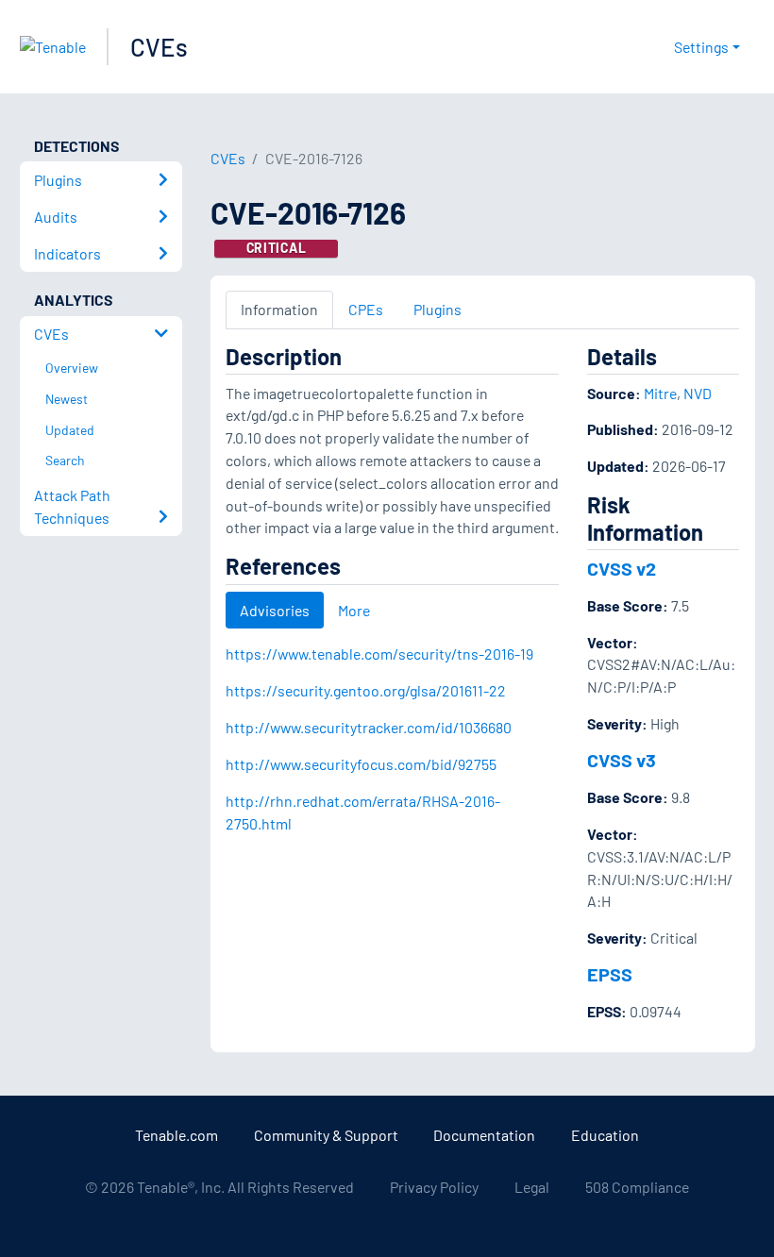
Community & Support (326, 1135)
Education (605, 1135)
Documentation (484, 1135)
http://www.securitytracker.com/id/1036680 (369, 727)
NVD (697, 393)
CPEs (365, 309)
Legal (531, 1187)
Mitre (660, 393)
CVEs (159, 46)
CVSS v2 (621, 568)
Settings (701, 47)
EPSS (609, 974)
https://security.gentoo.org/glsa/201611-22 (366, 690)
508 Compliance (637, 1187)
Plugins (437, 309)
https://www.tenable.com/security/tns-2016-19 (379, 653)
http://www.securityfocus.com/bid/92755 (361, 764)
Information (279, 309)
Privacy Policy (434, 1187)
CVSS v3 (621, 759)
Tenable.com (176, 1135)
